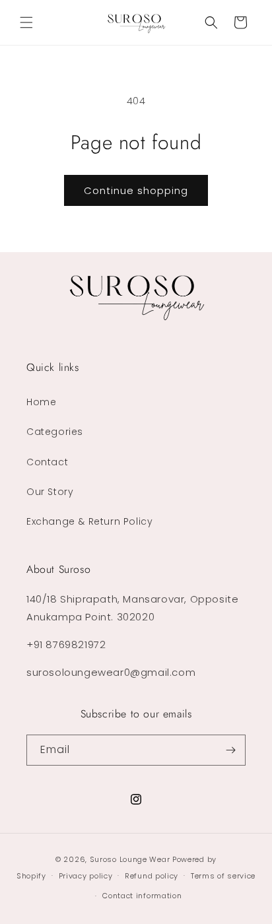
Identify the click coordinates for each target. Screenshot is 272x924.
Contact (47, 462)
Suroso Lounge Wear (130, 859)
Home (41, 402)
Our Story (49, 491)
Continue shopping (136, 190)
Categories (54, 431)
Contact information (142, 895)
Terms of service (223, 876)
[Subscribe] (230, 750)
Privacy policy (86, 876)
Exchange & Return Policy (89, 521)
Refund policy (151, 876)
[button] (26, 22)
